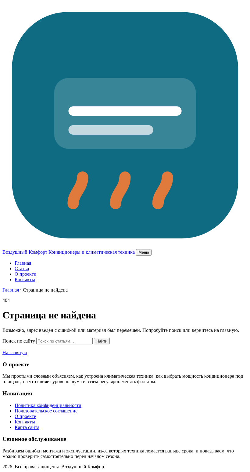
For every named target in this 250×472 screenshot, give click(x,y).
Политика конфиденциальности (48, 405)
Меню (143, 252)
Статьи (22, 268)
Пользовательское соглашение (46, 410)
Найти (101, 341)
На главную (14, 352)
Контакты (25, 279)
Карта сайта (27, 427)
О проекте (25, 274)
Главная (23, 263)
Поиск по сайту (18, 340)
